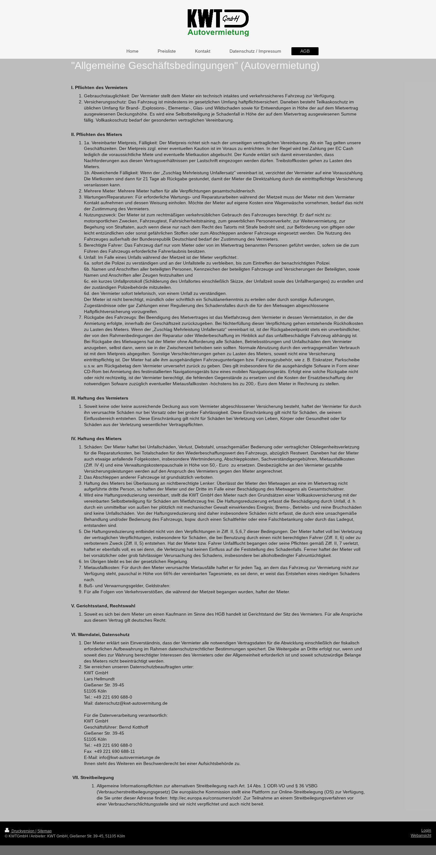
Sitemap (44, 831)
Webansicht (421, 835)
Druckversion (23, 831)
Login (426, 830)
